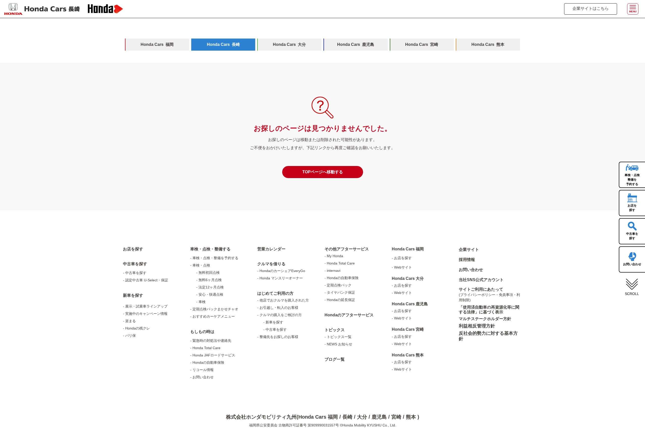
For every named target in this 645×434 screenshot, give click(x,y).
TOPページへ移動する (322, 172)
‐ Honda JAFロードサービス (212, 355)
